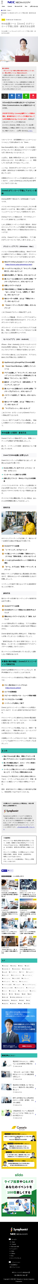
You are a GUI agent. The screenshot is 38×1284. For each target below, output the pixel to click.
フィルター (18, 984)
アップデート (13, 972)
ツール (15, 981)
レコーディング (24, 991)
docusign (6, 966)
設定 (29, 1000)
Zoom (3, 6)
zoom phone (17, 969)
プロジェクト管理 (8, 987)
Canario (10, 6)
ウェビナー (30, 972)
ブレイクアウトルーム (30, 984)
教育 (30, 994)
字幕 (11, 994)
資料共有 (14, 1003)
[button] (21, 1272)
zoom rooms (27, 969)
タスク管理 (17, 978)
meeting (14, 966)
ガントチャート (17, 975)
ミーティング (31, 987)
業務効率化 (6, 1000)
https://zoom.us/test (13, 688)
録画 (21, 1003)
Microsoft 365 (18, 6)
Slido (12, 1251)
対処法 (18, 994)
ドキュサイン (24, 981)
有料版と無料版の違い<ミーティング (21, 997)
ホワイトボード (20, 987)
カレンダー (6, 975)
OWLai (13, 1253)
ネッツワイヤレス (16, 1258)
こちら (30, 130)
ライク (5, 991)
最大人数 (6, 997)
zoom (11, 870)
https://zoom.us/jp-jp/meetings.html (19, 264)
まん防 (5, 972)
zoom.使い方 (7, 969)
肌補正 (22, 1000)
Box (26, 6)
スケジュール (7, 978)
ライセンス (13, 991)
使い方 (5, 994)
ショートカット (28, 975)
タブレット (26, 978)
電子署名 (28, 1003)
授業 (24, 994)
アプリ (22, 972)
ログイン (33, 991)
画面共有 (15, 1000)
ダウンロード (7, 981)
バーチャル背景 (7, 984)
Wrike (21, 966)
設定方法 (6, 1003)
